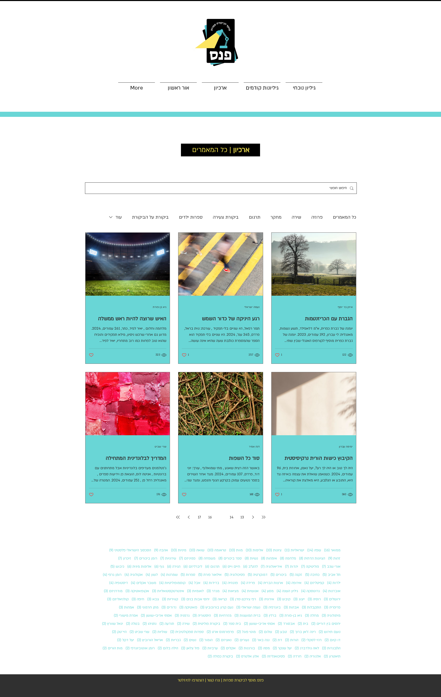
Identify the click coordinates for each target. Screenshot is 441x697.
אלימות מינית (139, 566)
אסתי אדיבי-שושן (156, 615)
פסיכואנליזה (273, 656)
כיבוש (117, 566)
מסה (264, 648)
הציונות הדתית (312, 558)
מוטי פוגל (246, 631)
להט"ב (250, 566)
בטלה (133, 623)
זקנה (296, 574)
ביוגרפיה (272, 607)
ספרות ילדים (191, 217)
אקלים (228, 648)
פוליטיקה (310, 566)
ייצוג (299, 599)
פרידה (248, 582)
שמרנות (169, 574)
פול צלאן (190, 648)
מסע (268, 591)
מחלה (312, 615)
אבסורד (286, 623)
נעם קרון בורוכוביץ (216, 607)
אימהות (269, 558)
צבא (153, 599)
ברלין (270, 615)
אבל (194, 582)
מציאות (231, 591)
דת (277, 640)
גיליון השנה (287, 591)
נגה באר (261, 640)
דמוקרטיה (257, 574)
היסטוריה (202, 615)
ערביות (210, 648)
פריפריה (332, 607)
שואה (196, 550)
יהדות (291, 566)
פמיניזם (187, 558)
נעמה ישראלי (248, 607)
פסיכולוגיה (235, 574)
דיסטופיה (118, 582)
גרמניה (182, 615)
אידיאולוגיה (271, 566)
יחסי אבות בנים (195, 599)
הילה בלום (168, 648)
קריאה (220, 599)
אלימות (254, 550)
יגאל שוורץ (112, 623)
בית (303, 623)
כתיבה (312, 574)
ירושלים (332, 599)
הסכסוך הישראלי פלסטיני (130, 550)
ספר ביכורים (230, 558)
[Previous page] (253, 517)
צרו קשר (213, 680)
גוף (159, 566)
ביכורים (279, 574)
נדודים (169, 607)
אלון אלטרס (247, 656)
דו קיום (332, 640)
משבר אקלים (143, 582)
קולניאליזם (118, 599)
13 (242, 517)
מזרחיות (222, 615)
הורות (291, 640)
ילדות (333, 582)
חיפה (138, 599)
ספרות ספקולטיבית (187, 631)
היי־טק (119, 631)
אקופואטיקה (137, 591)
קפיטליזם (314, 582)
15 (221, 517)
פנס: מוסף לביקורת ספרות (243, 680)
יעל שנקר (282, 648)
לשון (152, 574)
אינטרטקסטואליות (168, 591)
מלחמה (288, 558)
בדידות (211, 582)
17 (199, 517)
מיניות (178, 550)
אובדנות (331, 591)
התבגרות (331, 648)
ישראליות (294, 550)
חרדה (294, 656)
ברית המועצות (248, 615)
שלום (265, 631)
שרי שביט (139, 631)
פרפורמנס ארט (220, 631)
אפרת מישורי (126, 615)
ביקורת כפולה (220, 656)
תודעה (167, 623)
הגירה (173, 566)
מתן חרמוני (147, 607)
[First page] (263, 517)
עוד (118, 217)
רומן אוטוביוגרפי (140, 648)
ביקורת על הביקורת (150, 217)
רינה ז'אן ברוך (303, 631)
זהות (334, 558)
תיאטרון (332, 656)
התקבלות (311, 607)
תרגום (254, 217)
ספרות (188, 574)
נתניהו (149, 623)
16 (210, 517)
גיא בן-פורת (290, 615)
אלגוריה (312, 656)
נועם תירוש (329, 631)
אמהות (126, 607)
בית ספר (232, 623)
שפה (314, 550)
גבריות (173, 640)
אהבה (161, 550)
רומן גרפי (112, 574)
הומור (206, 640)
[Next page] (188, 517)
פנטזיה (230, 582)
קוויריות (170, 599)
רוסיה (314, 599)
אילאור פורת (210, 574)
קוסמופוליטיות (172, 582)
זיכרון (124, 558)
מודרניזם (113, 591)
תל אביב (331, 574)
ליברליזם (192, 566)
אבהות (291, 607)
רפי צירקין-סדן (243, 599)
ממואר (332, 550)
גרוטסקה (310, 591)
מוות (236, 550)
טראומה (216, 550)
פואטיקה (188, 607)
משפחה (207, 558)
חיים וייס (231, 566)
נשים (190, 640)
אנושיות (250, 591)
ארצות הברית (270, 582)
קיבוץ (283, 599)
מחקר (276, 217)
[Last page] (177, 517)
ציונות (273, 550)
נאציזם (223, 640)
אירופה (293, 582)
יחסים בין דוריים (325, 623)
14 (232, 517)
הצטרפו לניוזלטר (191, 680)
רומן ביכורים (145, 558)
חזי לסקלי (311, 640)
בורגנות (247, 648)
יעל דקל (125, 640)
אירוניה (266, 599)
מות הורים (112, 648)
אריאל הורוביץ (150, 640)
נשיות (251, 558)
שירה (296, 217)
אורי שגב (331, 566)
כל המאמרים (344, 217)
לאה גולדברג (307, 648)
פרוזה (317, 217)
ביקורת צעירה (226, 217)
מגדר (213, 591)
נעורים (242, 640)
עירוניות (168, 558)
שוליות (159, 631)
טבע (281, 631)
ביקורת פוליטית (206, 623)
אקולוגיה (134, 574)
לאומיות (195, 591)
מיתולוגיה (331, 615)
